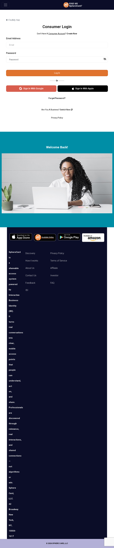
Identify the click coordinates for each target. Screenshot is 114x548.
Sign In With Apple (84, 88)
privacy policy (57, 117)
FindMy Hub (14, 20)
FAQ (52, 283)
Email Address (13, 38)
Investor (54, 275)
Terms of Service (58, 260)
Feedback (30, 283)
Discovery (30, 253)
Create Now (72, 33)
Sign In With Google (33, 88)
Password (11, 53)
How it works (31, 260)
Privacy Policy (57, 253)
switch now (65, 109)
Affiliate (54, 268)
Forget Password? (57, 98)
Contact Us (30, 275)
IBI (26, 290)
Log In (57, 72)
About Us (29, 268)
